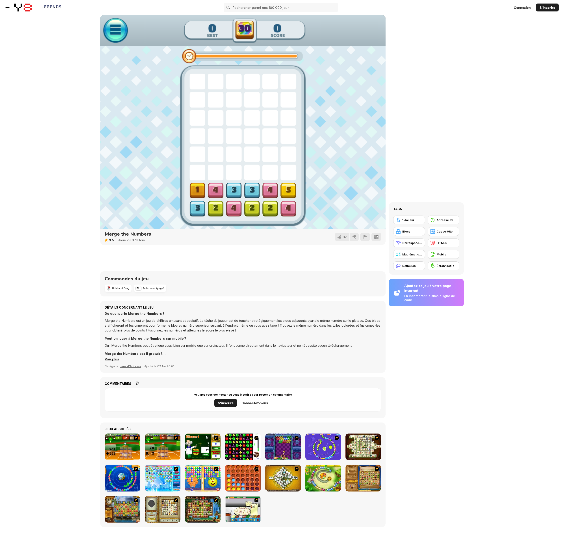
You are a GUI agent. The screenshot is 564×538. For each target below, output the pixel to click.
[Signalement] (365, 237)
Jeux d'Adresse (130, 366)
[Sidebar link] (7, 7)
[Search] (228, 7)
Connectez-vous (254, 403)
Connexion (522, 7)
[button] (112, 359)
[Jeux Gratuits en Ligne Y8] (23, 7)
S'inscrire (547, 7)
